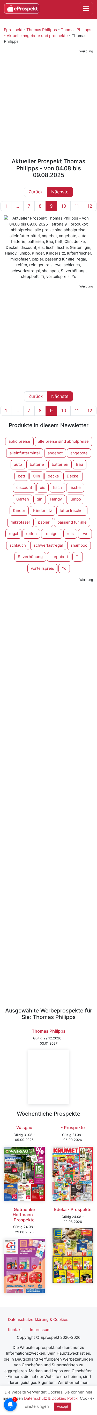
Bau (79, 464)
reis (70, 533)
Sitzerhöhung (30, 556)
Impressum (40, 1329)
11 (77, 206)
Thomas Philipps (41, 29)
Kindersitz (42, 510)
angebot (55, 452)
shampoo (79, 545)
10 (63, 206)
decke (53, 476)
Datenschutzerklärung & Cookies (38, 1319)
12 (89, 206)
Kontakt (15, 1329)
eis (42, 487)
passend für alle (72, 522)
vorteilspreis (42, 568)
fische (75, 487)
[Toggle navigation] (86, 8)
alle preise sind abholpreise (63, 441)
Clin (36, 476)
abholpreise (19, 441)
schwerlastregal (48, 545)
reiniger (51, 533)
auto (18, 464)
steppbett (59, 556)
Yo (64, 568)
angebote (79, 452)
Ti (77, 556)
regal (13, 533)
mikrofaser (20, 522)
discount (24, 487)
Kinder (19, 510)
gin (39, 499)
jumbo (75, 499)
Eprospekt (13, 29)
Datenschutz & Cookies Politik (51, 1398)
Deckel (73, 476)
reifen (31, 533)
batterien (60, 464)
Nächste (60, 191)
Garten (22, 499)
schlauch (18, 545)
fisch (57, 487)
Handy (56, 499)
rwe (84, 533)
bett (21, 476)
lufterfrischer (72, 510)
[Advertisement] (48, 103)
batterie (37, 464)
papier (44, 522)
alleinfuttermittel (25, 452)
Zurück (35, 191)
